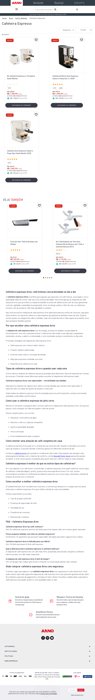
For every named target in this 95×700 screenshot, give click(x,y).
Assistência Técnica (44, 612)
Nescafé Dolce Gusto (62, 456)
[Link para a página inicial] (4, 18)
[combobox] (46, 9)
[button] (9, 88)
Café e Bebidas (21, 18)
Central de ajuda (22, 597)
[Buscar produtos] (55, 9)
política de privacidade (48, 693)
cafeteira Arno (20, 453)
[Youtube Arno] (52, 638)
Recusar (72, 690)
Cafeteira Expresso (37, 18)
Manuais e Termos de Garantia (70, 597)
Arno (11, 18)
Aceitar (81, 690)
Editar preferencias (77, 695)
